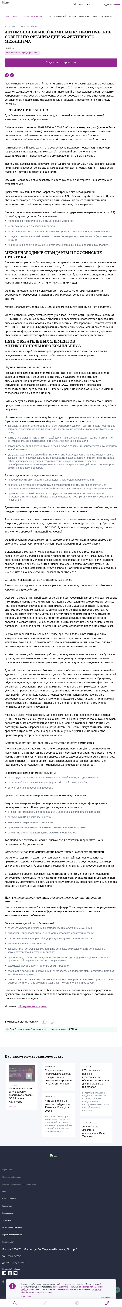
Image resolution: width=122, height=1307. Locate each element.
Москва (5, 1191)
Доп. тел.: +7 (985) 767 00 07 (13, 1263)
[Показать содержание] (117, 4)
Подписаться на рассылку (61, 62)
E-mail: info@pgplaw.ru (11, 1269)
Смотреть (12, 1107)
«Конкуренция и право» (32, 1006)
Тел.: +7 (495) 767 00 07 (11, 1256)
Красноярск (7, 1206)
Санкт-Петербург (9, 1199)
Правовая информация (11, 1177)
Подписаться (109, 4)
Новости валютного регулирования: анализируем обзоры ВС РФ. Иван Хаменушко (21, 1095)
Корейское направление (12, 1235)
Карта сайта (7, 1170)
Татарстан (6, 1220)
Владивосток (7, 1213)
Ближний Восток (8, 1242)
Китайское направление (12, 1227)
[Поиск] (15, 1303)
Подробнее (26, 1296)
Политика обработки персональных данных (19, 1184)
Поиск (80, 4)
